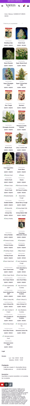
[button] (2, 6)
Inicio (6, 14)
